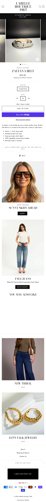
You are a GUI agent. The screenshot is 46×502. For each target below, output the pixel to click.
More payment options (23, 120)
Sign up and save (23, 463)
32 (17, 98)
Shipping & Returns (23, 453)
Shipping (16, 77)
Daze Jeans (22, 287)
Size (23, 94)
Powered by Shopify (23, 500)
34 (23, 98)
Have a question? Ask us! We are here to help (23, 148)
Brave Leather (23, 68)
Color (23, 85)
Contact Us (23, 456)
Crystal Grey (23, 89)
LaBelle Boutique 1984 (23, 6)
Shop (22, 213)
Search (23, 449)
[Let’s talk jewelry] (23, 413)
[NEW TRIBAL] (23, 359)
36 (29, 98)
